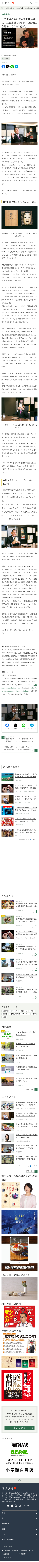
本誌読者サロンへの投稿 (11, 1550)
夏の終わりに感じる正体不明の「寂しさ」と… (26, 1079)
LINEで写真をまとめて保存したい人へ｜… (26, 1033)
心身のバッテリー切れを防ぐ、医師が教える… (25, 1045)
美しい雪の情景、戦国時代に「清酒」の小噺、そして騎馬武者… (26, 963)
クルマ (15, 1011)
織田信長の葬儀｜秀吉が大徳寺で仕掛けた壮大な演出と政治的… (26, 904)
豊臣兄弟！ (6, 1011)
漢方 (4, 1017)
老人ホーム (26, 1014)
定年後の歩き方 (15, 1014)
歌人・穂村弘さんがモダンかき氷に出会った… (26, 1056)
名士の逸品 (6, 58)
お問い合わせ (7, 1557)
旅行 (3, 1518)
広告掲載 (6, 1554)
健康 (3, 1529)
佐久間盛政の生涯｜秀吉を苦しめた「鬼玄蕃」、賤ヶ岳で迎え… (26, 920)
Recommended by (24, 839)
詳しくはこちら (19, 1428)
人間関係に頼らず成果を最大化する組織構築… (26, 1068)
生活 (3, 1534)
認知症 (5, 1014)
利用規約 (23, 1554)
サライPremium (8, 1539)
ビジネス (13, 55)
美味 (3, 1513)
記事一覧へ (29, 1090)
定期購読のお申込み (27, 1550)
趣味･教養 (9, 8)
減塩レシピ (24, 1011)
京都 (34, 1014)
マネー (32, 1011)
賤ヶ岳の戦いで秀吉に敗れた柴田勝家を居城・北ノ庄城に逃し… (26, 990)
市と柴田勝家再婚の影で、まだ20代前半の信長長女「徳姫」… (26, 947)
